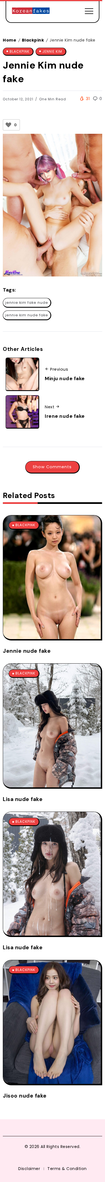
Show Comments (52, 467)
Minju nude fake (65, 378)
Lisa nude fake (23, 799)
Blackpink (33, 40)
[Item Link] (52, 577)
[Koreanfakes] (31, 11)
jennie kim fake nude (26, 302)
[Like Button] (8, 125)
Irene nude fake (65, 416)
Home (9, 40)
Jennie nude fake (27, 650)
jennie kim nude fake (26, 315)
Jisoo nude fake (25, 1095)
